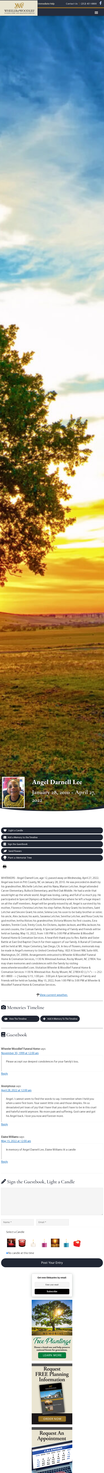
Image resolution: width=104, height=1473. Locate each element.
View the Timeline (18, 1018)
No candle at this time (21, 1253)
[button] (96, 12)
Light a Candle (15, 830)
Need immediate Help (43, 3)
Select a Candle (15, 1232)
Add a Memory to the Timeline (23, 837)
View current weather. (54, 995)
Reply (4, 1073)
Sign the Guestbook (17, 844)
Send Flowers (15, 851)
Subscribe (52, 1291)
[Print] (4, 866)
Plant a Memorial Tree (20, 857)
